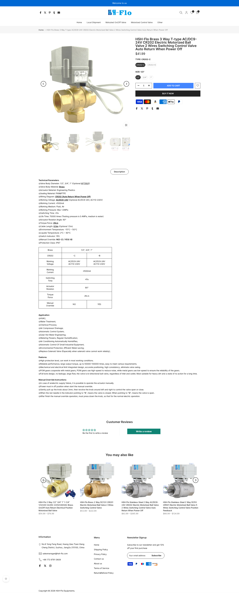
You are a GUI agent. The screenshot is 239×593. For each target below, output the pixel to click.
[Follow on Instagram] (50, 565)
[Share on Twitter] (45, 12)
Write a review (144, 431)
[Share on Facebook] (40, 12)
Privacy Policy (100, 554)
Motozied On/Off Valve (116, 22)
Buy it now (168, 93)
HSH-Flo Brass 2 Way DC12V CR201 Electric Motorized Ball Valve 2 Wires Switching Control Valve (96, 505)
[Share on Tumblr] (54, 12)
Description (119, 171)
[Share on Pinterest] (49, 12)
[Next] (126, 84)
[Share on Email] (59, 12)
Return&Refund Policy (104, 573)
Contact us (99, 559)
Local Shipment (94, 22)
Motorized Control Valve (142, 22)
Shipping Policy (101, 549)
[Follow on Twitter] (45, 565)
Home (79, 22)
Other (160, 22)
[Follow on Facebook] (40, 565)
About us (98, 563)
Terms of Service (101, 568)
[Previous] (43, 84)
